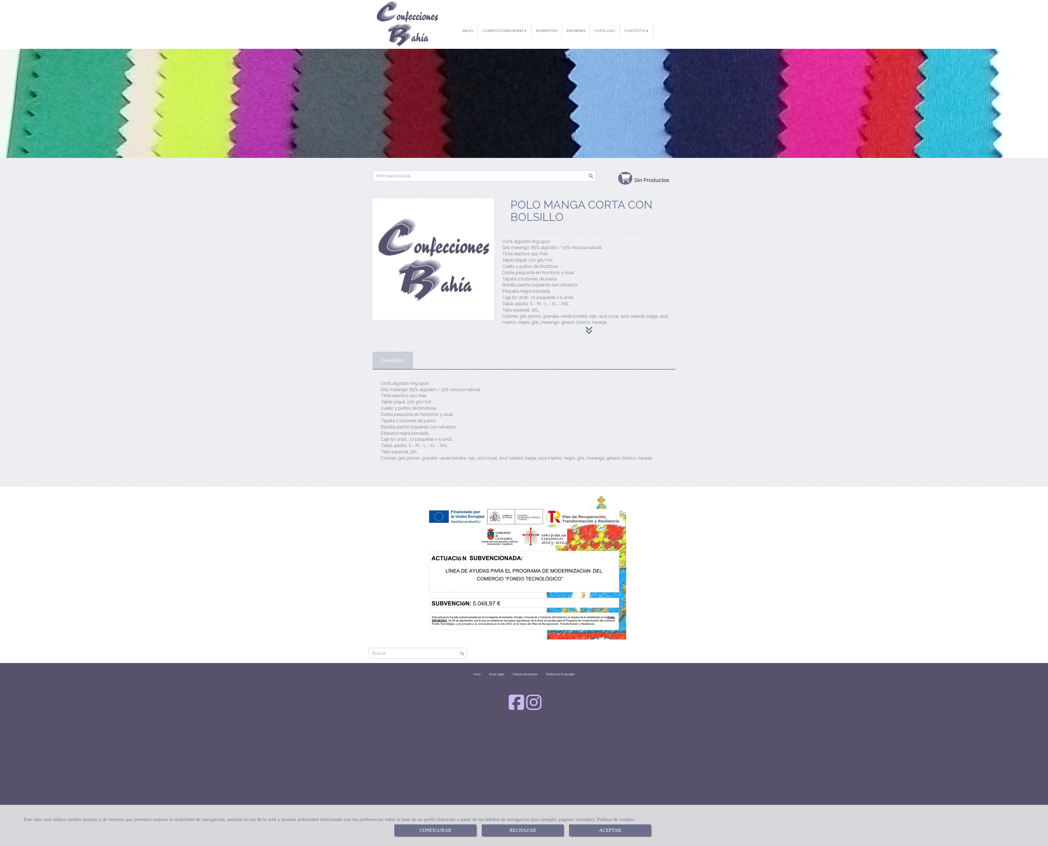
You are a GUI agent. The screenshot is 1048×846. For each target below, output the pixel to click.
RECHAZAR (523, 830)
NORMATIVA (547, 30)
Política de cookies (615, 819)
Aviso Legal (496, 674)
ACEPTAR (610, 830)
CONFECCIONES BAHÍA (503, 30)
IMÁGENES (576, 30)
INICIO (468, 30)
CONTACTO (635, 30)
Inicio (477, 674)
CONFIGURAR (435, 830)
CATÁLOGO (604, 30)
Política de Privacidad (560, 674)
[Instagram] (533, 708)
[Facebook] (516, 708)
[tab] (393, 360)
